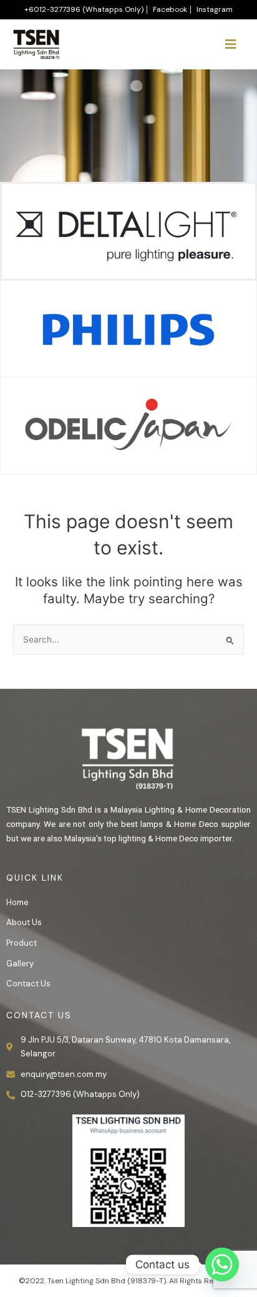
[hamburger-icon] (230, 44)
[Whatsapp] (222, 1264)
